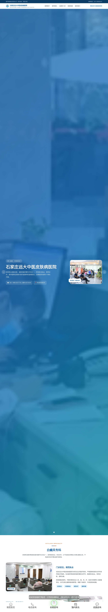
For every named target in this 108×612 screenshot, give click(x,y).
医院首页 (11, 607)
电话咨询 (32, 607)
